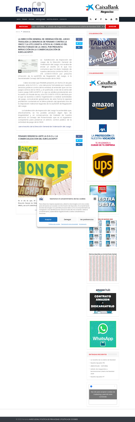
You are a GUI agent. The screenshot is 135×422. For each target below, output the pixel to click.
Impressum (82, 224)
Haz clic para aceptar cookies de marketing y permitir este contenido (103, 394)
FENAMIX (24, 19)
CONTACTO (63, 19)
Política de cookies (54, 224)
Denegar (67, 219)
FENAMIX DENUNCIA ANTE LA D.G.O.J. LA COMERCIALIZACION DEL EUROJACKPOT (38, 137)
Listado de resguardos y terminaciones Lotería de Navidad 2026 (64, 26)
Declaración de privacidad (69, 224)
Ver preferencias (87, 219)
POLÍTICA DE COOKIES (69, 419)
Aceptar (48, 219)
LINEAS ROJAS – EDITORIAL (99, 366)
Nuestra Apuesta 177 (102, 26)
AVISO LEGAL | (34, 419)
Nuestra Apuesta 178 (98, 363)
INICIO (18, 19)
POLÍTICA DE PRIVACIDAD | (50, 419)
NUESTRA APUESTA (52, 19)
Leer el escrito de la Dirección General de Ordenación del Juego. (45, 126)
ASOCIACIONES (40, 19)
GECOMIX (31, 19)
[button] (95, 199)
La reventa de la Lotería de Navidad (103, 360)
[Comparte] (79, 39)
